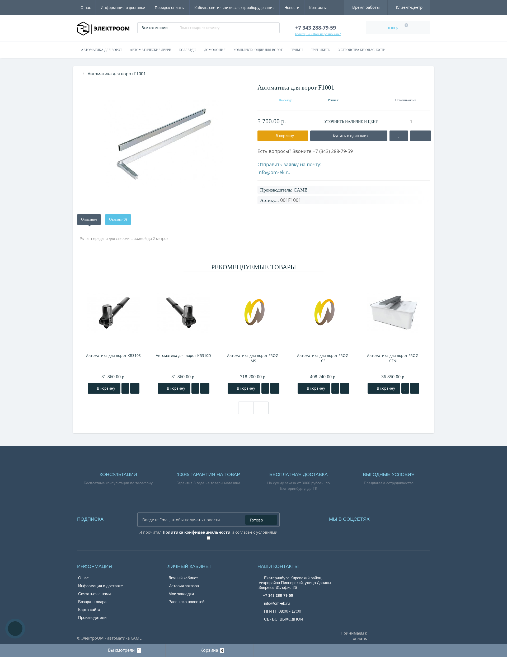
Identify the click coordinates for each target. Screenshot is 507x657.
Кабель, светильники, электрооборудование (234, 7)
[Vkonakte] (388, 517)
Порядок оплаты (170, 7)
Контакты (318, 7)
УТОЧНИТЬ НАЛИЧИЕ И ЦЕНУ (351, 122)
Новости (291, 7)
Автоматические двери (150, 50)
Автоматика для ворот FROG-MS (253, 358)
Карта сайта (89, 609)
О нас (86, 7)
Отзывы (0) (118, 219)
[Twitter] (403, 517)
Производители (92, 617)
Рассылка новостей (186, 601)
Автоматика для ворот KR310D (183, 355)
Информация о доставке (123, 7)
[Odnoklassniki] (395, 517)
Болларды (187, 50)
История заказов (183, 586)
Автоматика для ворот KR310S (113, 355)
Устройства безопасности (362, 50)
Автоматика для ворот (101, 50)
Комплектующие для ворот (258, 50)
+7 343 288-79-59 (278, 595)
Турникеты (320, 50)
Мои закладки (181, 593)
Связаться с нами (94, 593)
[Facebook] (381, 517)
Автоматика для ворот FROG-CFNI (393, 358)
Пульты (296, 50)
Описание (89, 219)
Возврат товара (92, 601)
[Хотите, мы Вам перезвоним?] (15, 629)
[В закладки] (125, 388)
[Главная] (78, 74)
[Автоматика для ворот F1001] (163, 144)
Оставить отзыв (405, 100)
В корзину (105, 388)
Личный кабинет (183, 578)
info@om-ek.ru (273, 172)
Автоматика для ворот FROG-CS (323, 358)
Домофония (215, 50)
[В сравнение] (134, 388)
